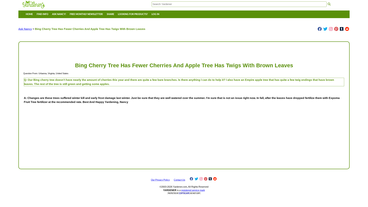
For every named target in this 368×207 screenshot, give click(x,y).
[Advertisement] (107, 50)
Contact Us (179, 180)
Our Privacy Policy (160, 180)
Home (29, 14)
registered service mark (193, 190)
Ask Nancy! (59, 14)
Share (110, 14)
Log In (155, 14)
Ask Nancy (25, 28)
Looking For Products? (133, 14)
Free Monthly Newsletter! (86, 14)
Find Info (42, 14)
